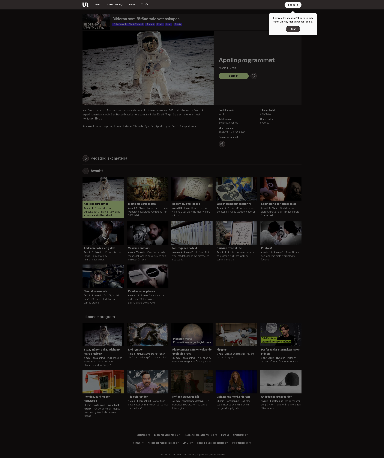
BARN (132, 4)
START (97, 4)
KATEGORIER (113, 4)
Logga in (293, 4)
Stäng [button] (293, 29)
